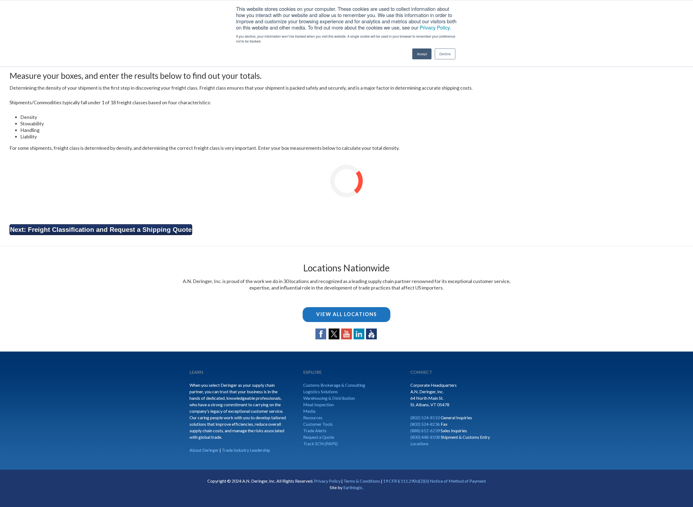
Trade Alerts (314, 430)
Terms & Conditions (362, 480)
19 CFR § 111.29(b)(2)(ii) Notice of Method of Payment (434, 480)
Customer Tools (318, 424)
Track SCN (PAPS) (320, 443)
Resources (312, 417)
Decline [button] (445, 53)
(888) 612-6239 (425, 430)
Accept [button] (422, 53)
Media (309, 411)
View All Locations (346, 314)
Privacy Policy (435, 27)
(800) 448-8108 (425, 437)
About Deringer (204, 450)
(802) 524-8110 (425, 417)
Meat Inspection (318, 404)
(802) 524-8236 (425, 424)
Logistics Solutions (320, 391)
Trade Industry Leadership (246, 450)
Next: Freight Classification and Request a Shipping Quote (101, 229)
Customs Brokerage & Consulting (334, 385)
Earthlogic (352, 487)
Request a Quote (318, 437)
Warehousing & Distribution (329, 398)
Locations (419, 443)
